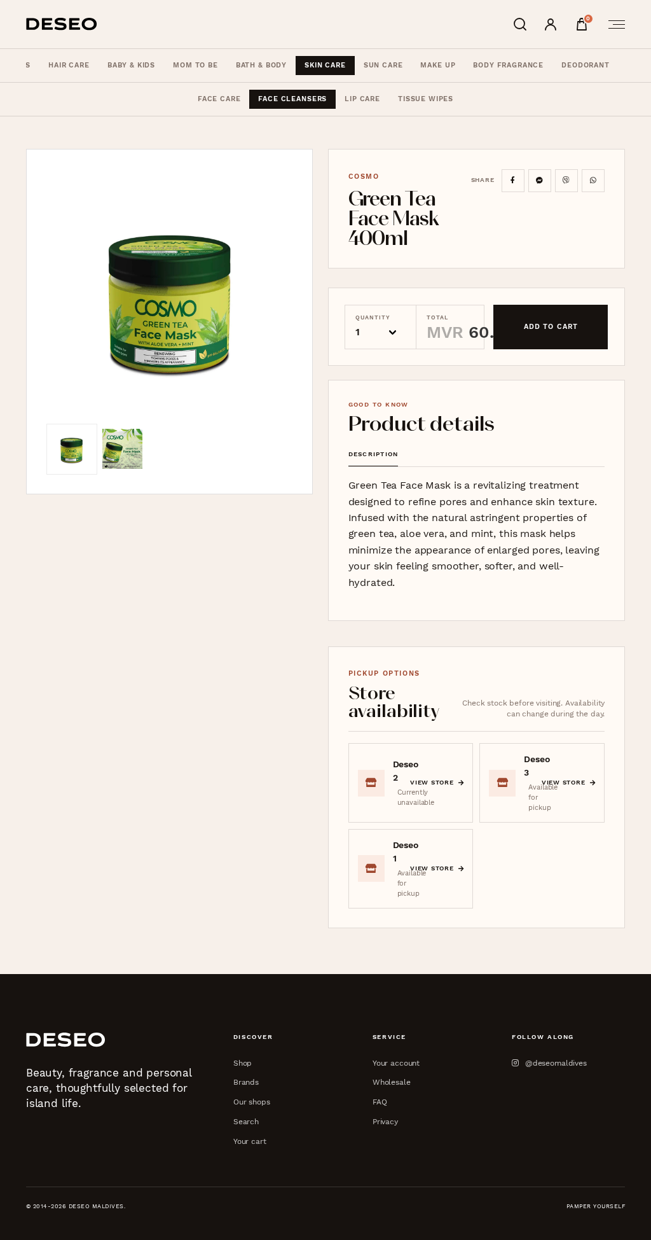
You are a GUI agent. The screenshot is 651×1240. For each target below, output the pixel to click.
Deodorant (585, 65)
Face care (219, 99)
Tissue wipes (425, 99)
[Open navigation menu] (613, 24)
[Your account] (550, 24)
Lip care (362, 99)
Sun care (383, 65)
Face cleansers (292, 99)
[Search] (520, 24)
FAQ (380, 1101)
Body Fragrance (508, 65)
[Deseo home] (61, 24)
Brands (246, 1082)
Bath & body (261, 65)
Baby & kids (131, 65)
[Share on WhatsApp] (593, 180)
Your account (396, 1063)
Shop (242, 1063)
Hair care (69, 65)
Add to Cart (551, 327)
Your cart (249, 1141)
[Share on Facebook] (513, 180)
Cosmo (364, 176)
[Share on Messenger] (539, 180)
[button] (169, 296)
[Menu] (613, 24)
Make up (437, 65)
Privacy (385, 1121)
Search (246, 1121)
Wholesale (392, 1082)
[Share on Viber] (566, 180)
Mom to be (195, 65)
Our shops (251, 1101)
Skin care (325, 65)
